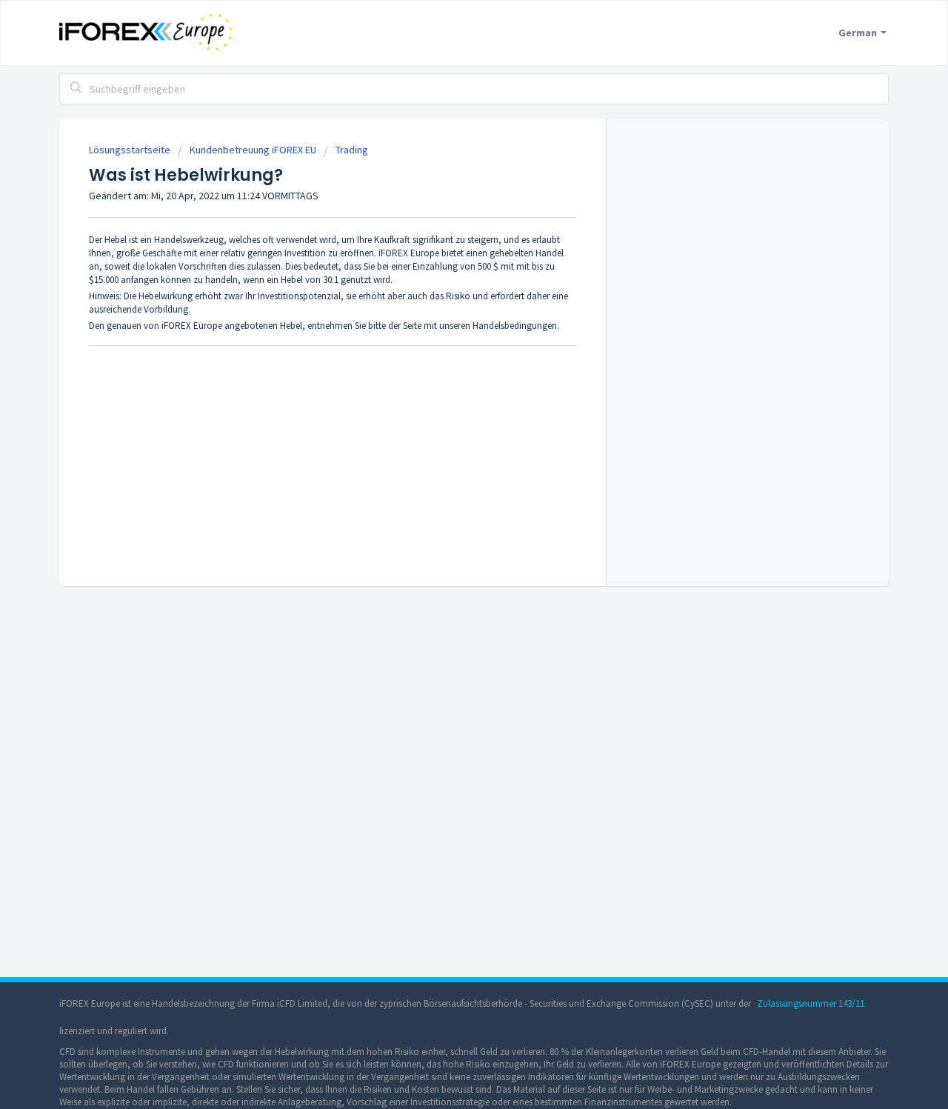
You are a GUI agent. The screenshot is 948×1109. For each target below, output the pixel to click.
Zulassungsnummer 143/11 (810, 1003)
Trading (352, 149)
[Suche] (76, 89)
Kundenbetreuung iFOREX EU (253, 149)
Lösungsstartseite (131, 149)
